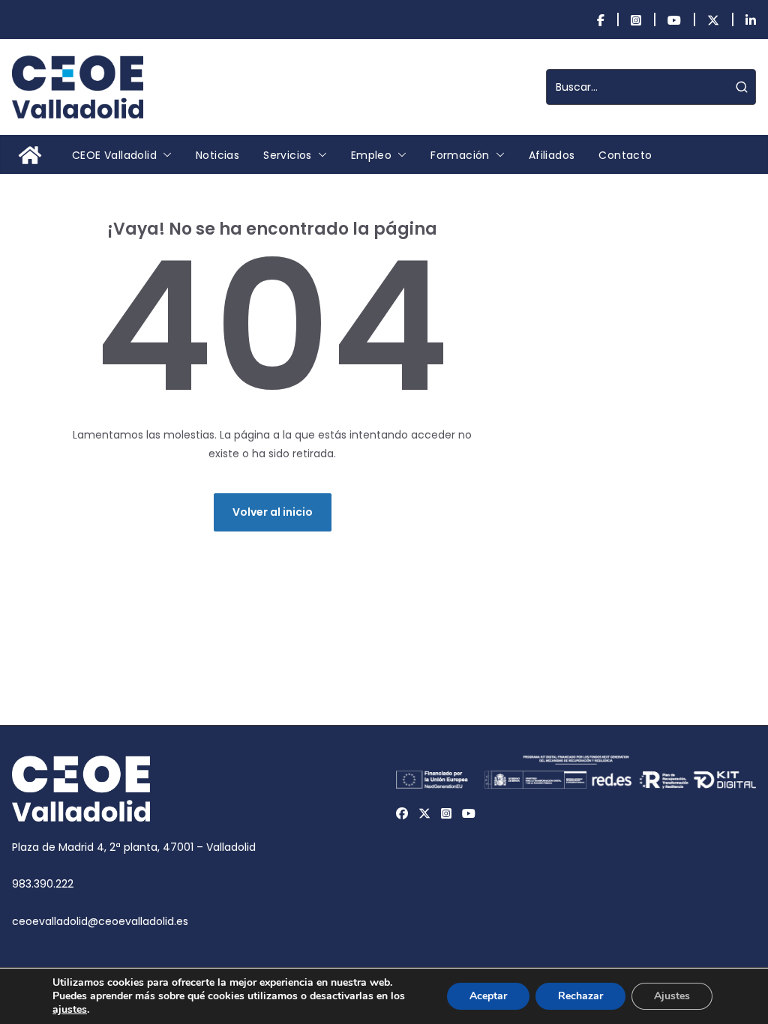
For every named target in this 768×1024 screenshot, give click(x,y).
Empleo (371, 155)
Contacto (625, 155)
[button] (164, 155)
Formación (460, 155)
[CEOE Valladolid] (30, 155)
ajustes (69, 1010)
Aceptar (488, 996)
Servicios (287, 155)
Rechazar (580, 996)
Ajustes (672, 996)
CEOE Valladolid (114, 155)
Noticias (217, 155)
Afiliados (552, 155)
